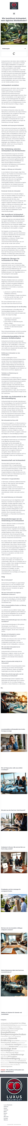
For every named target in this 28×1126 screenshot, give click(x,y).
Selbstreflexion (4, 1056)
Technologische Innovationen (11, 1060)
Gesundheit (15, 1040)
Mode (5, 1111)
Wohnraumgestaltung (18, 1063)
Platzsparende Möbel (12, 1052)
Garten (5, 1108)
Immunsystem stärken (9, 1042)
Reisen (5, 1113)
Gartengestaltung (4, 1038)
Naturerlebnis (16, 1050)
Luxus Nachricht (8, 1105)
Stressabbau (12, 1056)
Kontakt (6, 1118)
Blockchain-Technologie (21, 1025)
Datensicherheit (4, 1027)
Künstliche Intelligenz (13, 1045)
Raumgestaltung (5, 1054)
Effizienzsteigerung (15, 1029)
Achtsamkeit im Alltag (17, 1023)
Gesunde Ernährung (9, 1039)
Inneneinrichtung (20, 1042)
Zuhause (6, 1106)
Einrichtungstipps (5, 1030)
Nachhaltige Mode (9, 1049)
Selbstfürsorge (17, 1054)
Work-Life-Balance (15, 1064)
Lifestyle (3, 1069)
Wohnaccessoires (5, 1062)
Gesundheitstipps (23, 1040)
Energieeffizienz (8, 1032)
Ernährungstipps (4, 1036)
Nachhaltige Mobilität (22, 1046)
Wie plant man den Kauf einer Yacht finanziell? (13, 810)
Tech (5, 1114)
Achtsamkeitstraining (8, 1025)
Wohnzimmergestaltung (5, 1064)
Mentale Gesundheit (5, 1046)
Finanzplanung (18, 1036)
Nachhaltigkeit (7, 1051)
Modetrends (13, 1047)
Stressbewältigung (10, 1058)
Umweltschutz (22, 1060)
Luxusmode (24, 1044)
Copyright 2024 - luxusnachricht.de (14, 1124)
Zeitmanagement (6, 1066)
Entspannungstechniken (13, 1034)
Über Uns (6, 1116)
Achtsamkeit (5, 1023)
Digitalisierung (5, 1028)
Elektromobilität (14, 1030)
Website (6, 1119)
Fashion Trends (11, 1036)
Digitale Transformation (14, 1027)
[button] (14, 13)
